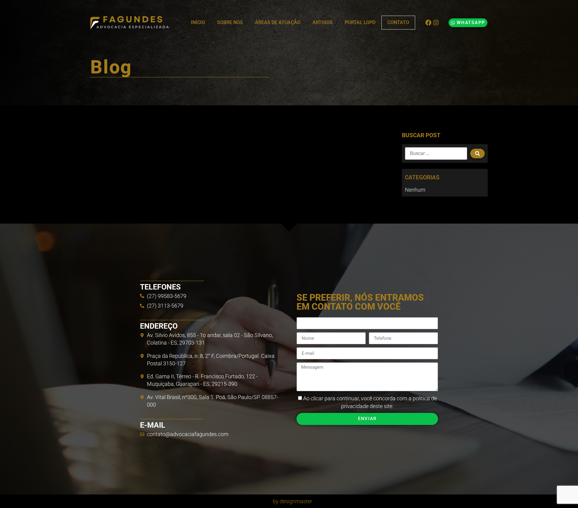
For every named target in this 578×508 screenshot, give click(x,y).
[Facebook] (428, 23)
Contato (398, 22)
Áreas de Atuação (277, 22)
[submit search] (477, 153)
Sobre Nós (230, 22)
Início (198, 22)
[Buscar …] (436, 153)
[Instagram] (436, 23)
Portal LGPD (360, 22)
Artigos (322, 22)
